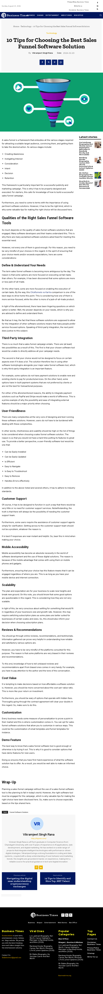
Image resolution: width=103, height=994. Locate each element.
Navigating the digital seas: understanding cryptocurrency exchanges (19, 882)
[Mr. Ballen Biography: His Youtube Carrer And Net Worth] (98, 175)
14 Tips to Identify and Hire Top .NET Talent (58, 880)
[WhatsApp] (60, 62)
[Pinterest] (54, 62)
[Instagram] (36, 867)
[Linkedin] (97, 6)
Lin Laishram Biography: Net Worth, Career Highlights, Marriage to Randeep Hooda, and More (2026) (86, 148)
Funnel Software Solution (19, 812)
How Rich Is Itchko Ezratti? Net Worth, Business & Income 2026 (86, 184)
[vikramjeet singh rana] (39, 823)
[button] (101, 15)
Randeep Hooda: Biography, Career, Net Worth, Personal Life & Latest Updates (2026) (86, 164)
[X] (48, 62)
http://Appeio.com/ (38, 838)
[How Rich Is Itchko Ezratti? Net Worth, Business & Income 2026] (98, 183)
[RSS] (97, 9)
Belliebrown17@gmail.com (11, 957)
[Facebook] (97, 2)
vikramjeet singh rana (42, 53)
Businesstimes (7, 936)
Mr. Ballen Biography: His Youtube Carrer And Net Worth (86, 175)
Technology (26, 26)
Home (16, 26)
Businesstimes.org (64, 975)
